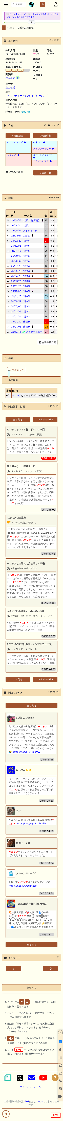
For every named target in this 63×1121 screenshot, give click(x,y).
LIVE (55, 1115)
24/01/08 (16, 326)
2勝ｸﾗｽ (26, 225)
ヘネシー (37, 142)
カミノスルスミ (41, 161)
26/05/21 (16, 230)
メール (39, 1101)
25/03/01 (16, 281)
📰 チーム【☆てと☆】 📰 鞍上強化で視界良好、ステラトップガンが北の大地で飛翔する (32, 15)
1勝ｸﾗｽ (26, 240)
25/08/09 (16, 260)
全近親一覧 (45, 172)
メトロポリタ (30, 230)
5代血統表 (17, 135)
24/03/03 (16, 316)
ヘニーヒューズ (15, 142)
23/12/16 (16, 331)
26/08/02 (16, 225)
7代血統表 (45, 135)
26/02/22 (16, 240)
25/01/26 (16, 286)
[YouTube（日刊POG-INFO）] (43, 1078)
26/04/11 (16, 235)
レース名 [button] (27, 215)
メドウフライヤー (42, 148)
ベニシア (16, 395)
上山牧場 (10, 87)
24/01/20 (16, 321)
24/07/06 (16, 306)
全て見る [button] (17, 419)
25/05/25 (16, 271)
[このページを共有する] (6, 1114)
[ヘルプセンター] (55, 1077)
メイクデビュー (34, 331)
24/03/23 (16, 311)
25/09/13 (16, 255)
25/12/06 (16, 245)
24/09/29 (16, 301)
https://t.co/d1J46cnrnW (26, 751)
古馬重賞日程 (48, 342)
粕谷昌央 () (13, 77)
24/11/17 (16, 296)
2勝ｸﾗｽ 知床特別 (31, 220)
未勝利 (26, 321)
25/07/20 (16, 265)
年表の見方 (18, 369)
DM (27, 1101)
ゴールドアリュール (43, 154)
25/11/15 (16, 250)
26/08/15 (16, 220)
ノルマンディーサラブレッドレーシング (27, 95)
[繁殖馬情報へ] (24, 142)
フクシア (11, 154)
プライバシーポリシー (31, 1087)
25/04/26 (16, 276)
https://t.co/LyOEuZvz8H (23, 885)
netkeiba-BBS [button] (45, 419)
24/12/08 (16, 291)
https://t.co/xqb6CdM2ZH (31, 823)
